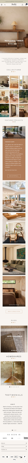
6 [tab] (17, 49)
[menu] (1, 4)
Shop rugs (14, 339)
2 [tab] (12, 49)
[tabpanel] (14, 28)
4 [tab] (14, 49)
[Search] (5, 4)
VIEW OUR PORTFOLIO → (14, 175)
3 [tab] (13, 49)
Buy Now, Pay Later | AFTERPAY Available (14, 1)
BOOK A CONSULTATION (14, 311)
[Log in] (22, 4)
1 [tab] (10, 49)
